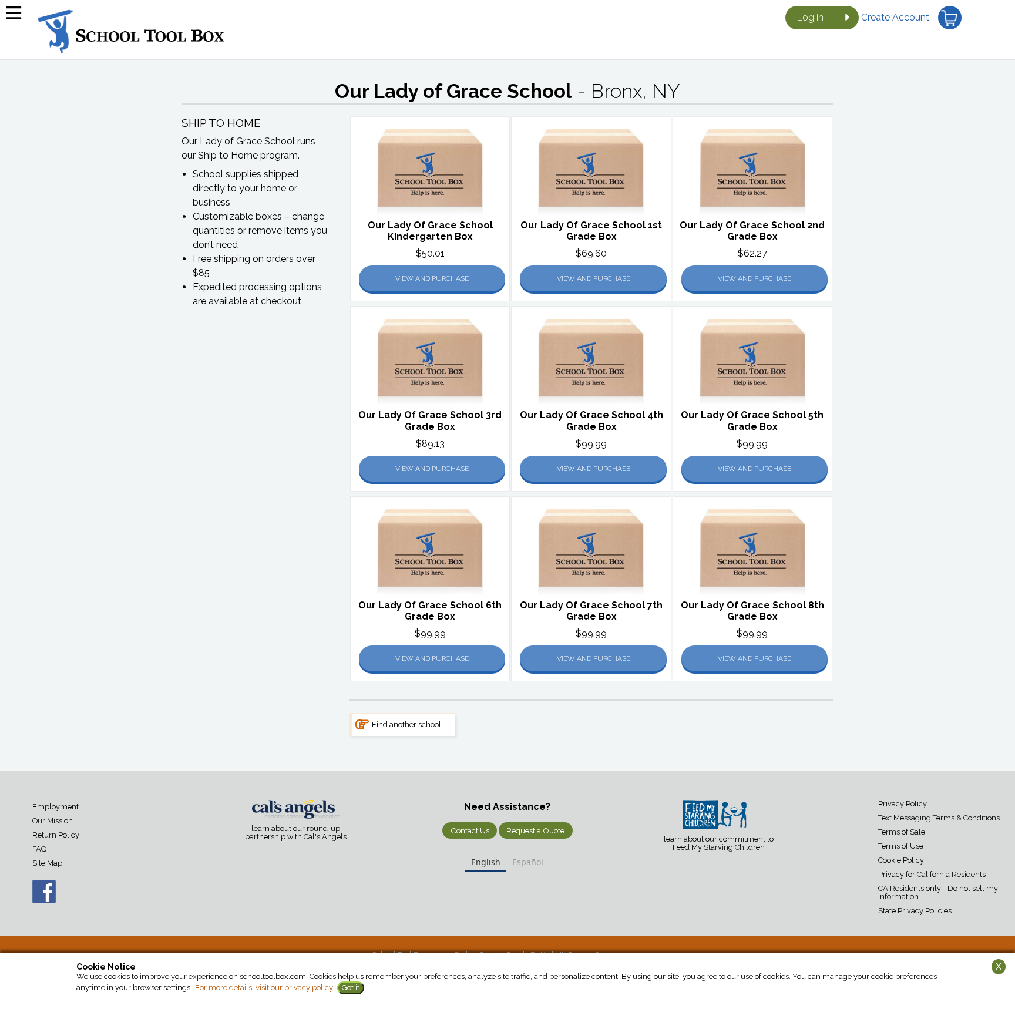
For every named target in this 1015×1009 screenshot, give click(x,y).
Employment (55, 806)
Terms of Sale (901, 832)
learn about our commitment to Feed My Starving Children (719, 843)
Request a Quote (535, 830)
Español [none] (527, 861)
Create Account (895, 17)
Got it (350, 987)
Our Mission (52, 820)
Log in (810, 17)
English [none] (485, 861)
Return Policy (55, 834)
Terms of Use (900, 846)
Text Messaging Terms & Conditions (939, 817)
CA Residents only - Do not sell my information (938, 892)
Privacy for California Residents (932, 874)
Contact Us (470, 830)
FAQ (39, 849)
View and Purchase (432, 278)
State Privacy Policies (915, 910)
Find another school (406, 724)
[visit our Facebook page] (32, 897)
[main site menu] (17, 17)
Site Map (47, 863)
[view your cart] (950, 17)
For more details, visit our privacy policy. (264, 987)
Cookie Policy (901, 860)
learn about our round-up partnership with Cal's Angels (296, 833)
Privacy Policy (902, 803)
